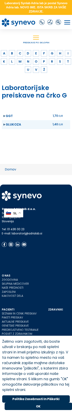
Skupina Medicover (15, 284)
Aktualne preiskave (15, 322)
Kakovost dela (12, 296)
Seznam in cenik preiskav (19, 313)
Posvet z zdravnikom (17, 334)
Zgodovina (10, 280)
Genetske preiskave (15, 326)
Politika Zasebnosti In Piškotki (35, 399)
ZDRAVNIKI (55, 309)
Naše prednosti (12, 288)
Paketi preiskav (12, 317)
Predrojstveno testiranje (20, 330)
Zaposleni (9, 292)
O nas (6, 276)
